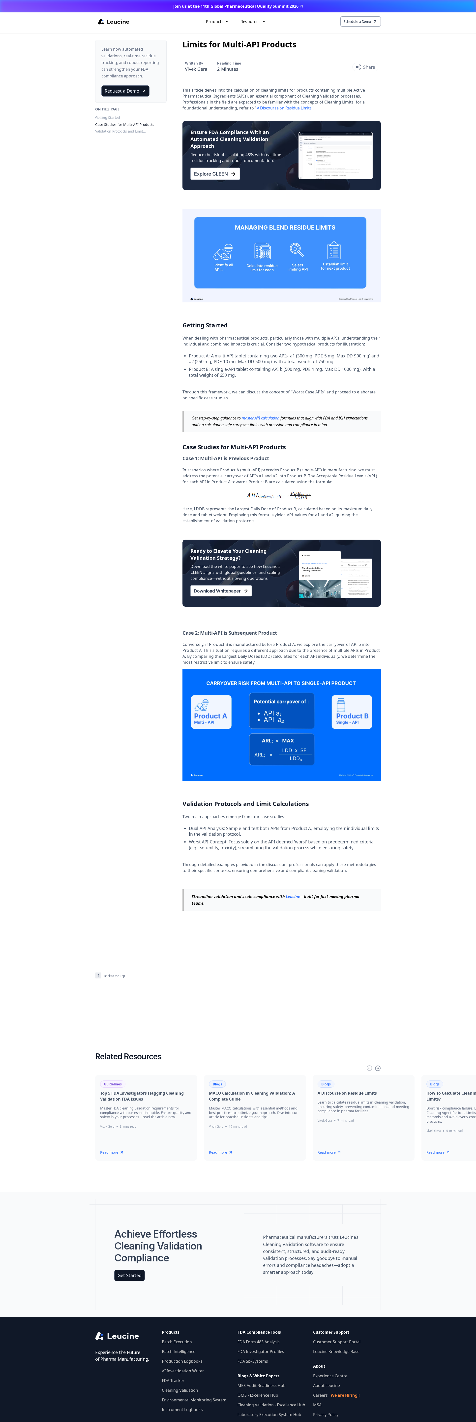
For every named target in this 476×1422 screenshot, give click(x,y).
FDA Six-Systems (253, 1361)
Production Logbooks (182, 1361)
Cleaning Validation (180, 1390)
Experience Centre (330, 1376)
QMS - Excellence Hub (258, 1395)
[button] (218, 21)
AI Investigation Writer (183, 1371)
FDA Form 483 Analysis (259, 1342)
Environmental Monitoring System (194, 1400)
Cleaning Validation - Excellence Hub (271, 1405)
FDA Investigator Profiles (261, 1351)
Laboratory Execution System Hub (269, 1414)
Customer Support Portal (336, 1342)
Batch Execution (177, 1342)
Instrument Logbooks (182, 1409)
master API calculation (260, 418)
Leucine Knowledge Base (336, 1351)
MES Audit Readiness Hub (262, 1385)
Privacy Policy (325, 1414)
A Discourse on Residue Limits (284, 108)
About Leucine (326, 1385)
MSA (317, 1405)
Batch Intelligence (178, 1351)
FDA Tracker (173, 1380)
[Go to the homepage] (121, 1336)
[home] (113, 22)
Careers (336, 1395)
